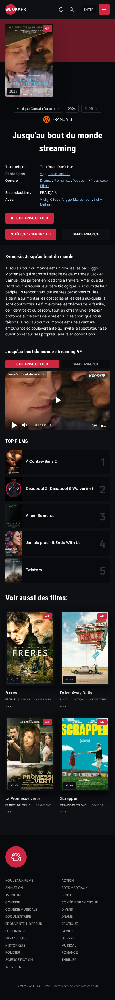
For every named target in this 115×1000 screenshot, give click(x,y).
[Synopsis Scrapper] (63, 811)
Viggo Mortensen (55, 173)
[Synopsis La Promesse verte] (8, 811)
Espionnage (15, 931)
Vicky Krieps (50, 199)
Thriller (69, 959)
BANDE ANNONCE (86, 234)
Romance (62, 180)
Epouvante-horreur (23, 923)
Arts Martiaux (75, 887)
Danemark (51, 109)
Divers (67, 909)
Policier (12, 952)
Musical (69, 945)
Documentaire (18, 916)
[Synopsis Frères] (8, 706)
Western (80, 180)
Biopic (67, 895)
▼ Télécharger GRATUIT (31, 234)
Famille (68, 931)
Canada (37, 109)
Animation (14, 887)
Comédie (12, 902)
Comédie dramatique (80, 902)
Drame (45, 180)
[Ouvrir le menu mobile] (104, 9)
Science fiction (19, 959)
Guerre (68, 938)
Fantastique (16, 938)
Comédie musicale (21, 909)
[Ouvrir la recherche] (72, 9)
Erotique (70, 923)
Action (68, 880)
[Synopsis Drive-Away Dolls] (63, 706)
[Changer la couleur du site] (61, 9)
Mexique (23, 109)
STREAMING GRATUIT (32, 218)
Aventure (13, 895)
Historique (15, 945)
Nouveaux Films (19, 880)
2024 (13, 91)
